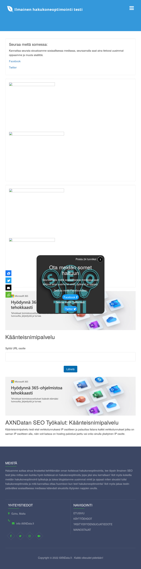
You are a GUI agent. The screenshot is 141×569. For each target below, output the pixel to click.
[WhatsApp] (8, 295)
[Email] (8, 288)
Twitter (13, 67)
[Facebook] (8, 273)
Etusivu (78, 513)
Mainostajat (82, 529)
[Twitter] (8, 280)
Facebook (15, 61)
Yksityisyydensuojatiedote (92, 524)
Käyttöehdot (82, 518)
